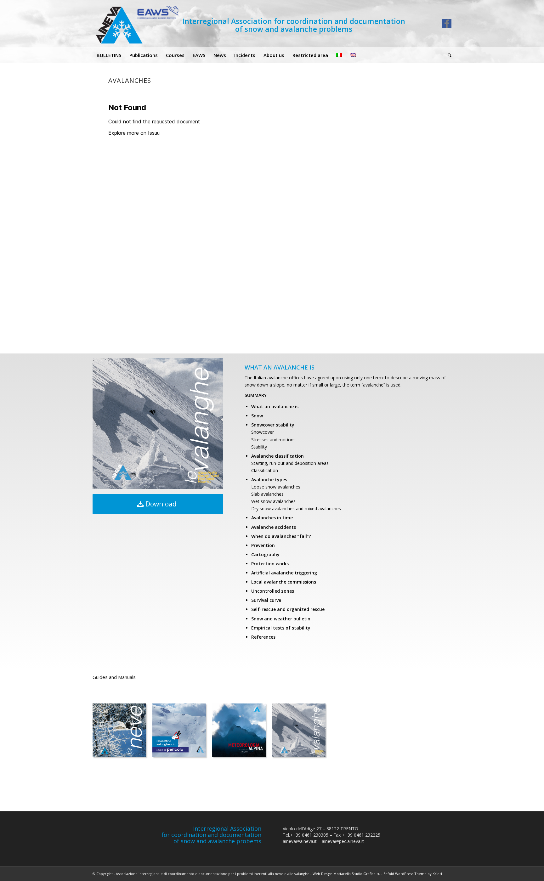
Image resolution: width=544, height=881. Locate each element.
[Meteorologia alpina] (239, 730)
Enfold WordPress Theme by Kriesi (412, 873)
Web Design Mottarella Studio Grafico (344, 873)
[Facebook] (446, 23)
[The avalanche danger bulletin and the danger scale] (179, 730)
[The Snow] (119, 730)
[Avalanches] (299, 730)
